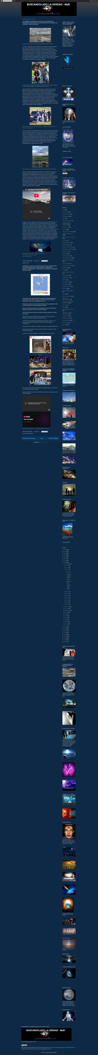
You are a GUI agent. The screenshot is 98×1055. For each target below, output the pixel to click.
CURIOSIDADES (65, 244)
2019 (65, 560)
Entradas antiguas (53, 438)
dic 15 (67, 598)
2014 (65, 632)
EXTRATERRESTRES (67, 257)
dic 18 (67, 595)
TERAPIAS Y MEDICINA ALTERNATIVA (67, 313)
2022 (65, 556)
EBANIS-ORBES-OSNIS (67, 247)
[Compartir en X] (44, 261)
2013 (65, 634)
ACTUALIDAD (65, 211)
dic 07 (67, 602)
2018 (65, 562)
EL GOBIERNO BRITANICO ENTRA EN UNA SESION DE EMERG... (68, 575)
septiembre (67, 610)
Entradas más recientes (28, 438)
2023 (65, 555)
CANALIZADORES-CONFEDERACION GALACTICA (66, 224)
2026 (65, 549)
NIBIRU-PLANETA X (66, 286)
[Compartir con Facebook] (45, 261)
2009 (65, 641)
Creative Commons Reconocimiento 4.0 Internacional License (61, 1047)
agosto (66, 612)
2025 (65, 551)
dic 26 (67, 569)
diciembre (67, 563)
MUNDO (64, 279)
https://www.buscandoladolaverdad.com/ (43, 1048)
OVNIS (27, 262)
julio (66, 613)
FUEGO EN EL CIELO (67, 265)
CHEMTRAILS (65, 227)
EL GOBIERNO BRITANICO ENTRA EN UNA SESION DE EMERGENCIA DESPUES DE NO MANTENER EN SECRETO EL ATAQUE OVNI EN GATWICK (40, 23)
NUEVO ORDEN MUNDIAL (68, 290)
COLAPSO (64, 240)
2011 (65, 638)
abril (66, 619)
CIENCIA (64, 229)
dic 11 (67, 600)
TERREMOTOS (65, 316)
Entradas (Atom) (43, 442)
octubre (67, 608)
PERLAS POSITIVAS (66, 296)
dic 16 (67, 597)
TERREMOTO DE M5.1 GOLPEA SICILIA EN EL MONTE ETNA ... (68, 585)
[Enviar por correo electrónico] (42, 261)
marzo (66, 621)
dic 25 (67, 591)
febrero (66, 623)
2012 (63, 209)
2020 (65, 558)
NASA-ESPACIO (65, 282)
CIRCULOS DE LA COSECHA (68, 237)
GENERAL (64, 267)
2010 (65, 639)
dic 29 (67, 565)
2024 (65, 553)
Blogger (54, 1052)
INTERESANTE (65, 275)
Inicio (41, 438)
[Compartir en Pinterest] (47, 261)
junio (66, 615)
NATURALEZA (65, 284)
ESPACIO (64, 253)
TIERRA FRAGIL (29, 433)
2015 (65, 630)
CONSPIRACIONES (66, 242)
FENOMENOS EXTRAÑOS (68, 260)
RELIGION (64, 305)
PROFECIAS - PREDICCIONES (65, 299)
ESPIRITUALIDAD (66, 255)
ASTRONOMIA (65, 216)
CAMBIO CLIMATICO (66, 220)
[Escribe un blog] (43, 261)
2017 (65, 627)
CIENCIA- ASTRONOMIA (67, 231)
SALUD (64, 307)
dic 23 (67, 593)
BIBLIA (63, 218)
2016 (65, 628)
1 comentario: (36, 260)
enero (66, 624)
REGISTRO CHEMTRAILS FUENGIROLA (68, 302)
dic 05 (67, 604)
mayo (66, 617)
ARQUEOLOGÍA (65, 214)
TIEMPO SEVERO (66, 318)
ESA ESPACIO (65, 251)
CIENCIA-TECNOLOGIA (67, 233)
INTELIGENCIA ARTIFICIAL (68, 272)
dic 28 (67, 567)
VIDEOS (64, 324)
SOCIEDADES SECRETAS (68, 309)
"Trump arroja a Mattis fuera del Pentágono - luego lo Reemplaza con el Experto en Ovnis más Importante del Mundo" (40, 230)
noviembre (67, 606)
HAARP (64, 270)
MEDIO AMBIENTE (66, 277)
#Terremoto (40, 354)
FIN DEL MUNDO (66, 263)
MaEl (38, 1047)
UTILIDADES (65, 322)
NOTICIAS (64, 288)
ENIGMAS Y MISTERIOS (67, 249)
